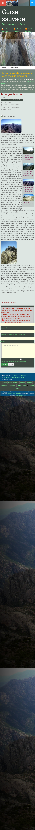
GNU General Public (21, 395)
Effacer (11, 364)
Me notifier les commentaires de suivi (13, 361)
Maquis (10, 382)
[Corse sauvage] (12, 2)
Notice (17, 388)
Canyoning (29, 382)
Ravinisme (16, 382)
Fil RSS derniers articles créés (5, 32)
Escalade (22, 382)
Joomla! (17, 393)
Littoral (19, 385)
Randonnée (4, 385)
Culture (24, 385)
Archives (31, 385)
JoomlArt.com (11, 393)
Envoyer (5, 364)
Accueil (5, 382)
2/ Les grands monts (11, 94)
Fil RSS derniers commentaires (30, 31)
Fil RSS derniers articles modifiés (17, 32)
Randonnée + (12, 385)
